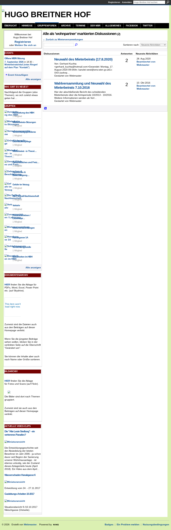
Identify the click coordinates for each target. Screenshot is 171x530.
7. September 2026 (14, 62)
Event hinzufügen (18, 75)
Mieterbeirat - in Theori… (25, 151)
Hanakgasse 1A (20, 237)
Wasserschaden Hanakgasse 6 (20, 475)
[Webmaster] (49, 64)
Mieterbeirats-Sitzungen (24, 122)
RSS (45, 108)
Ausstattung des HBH (23, 112)
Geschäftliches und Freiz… (26, 162)
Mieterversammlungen (24, 227)
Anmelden (127, 2)
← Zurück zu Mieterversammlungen (63, 39)
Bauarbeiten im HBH (22, 256)
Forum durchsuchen (76, 44)
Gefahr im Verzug (21, 184)
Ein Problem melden (128, 524)
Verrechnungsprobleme (24, 131)
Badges (109, 524)
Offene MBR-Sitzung (15, 58)
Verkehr (16, 205)
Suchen (167, 2)
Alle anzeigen (33, 79)
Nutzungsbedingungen (156, 524)
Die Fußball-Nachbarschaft (26, 196)
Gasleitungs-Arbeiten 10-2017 (19, 493)
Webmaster (30, 524)
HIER (7, 284)
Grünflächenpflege (22, 141)
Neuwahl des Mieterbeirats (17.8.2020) (83, 59)
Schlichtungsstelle (22, 247)
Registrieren (114, 2)
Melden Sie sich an (25, 45)
